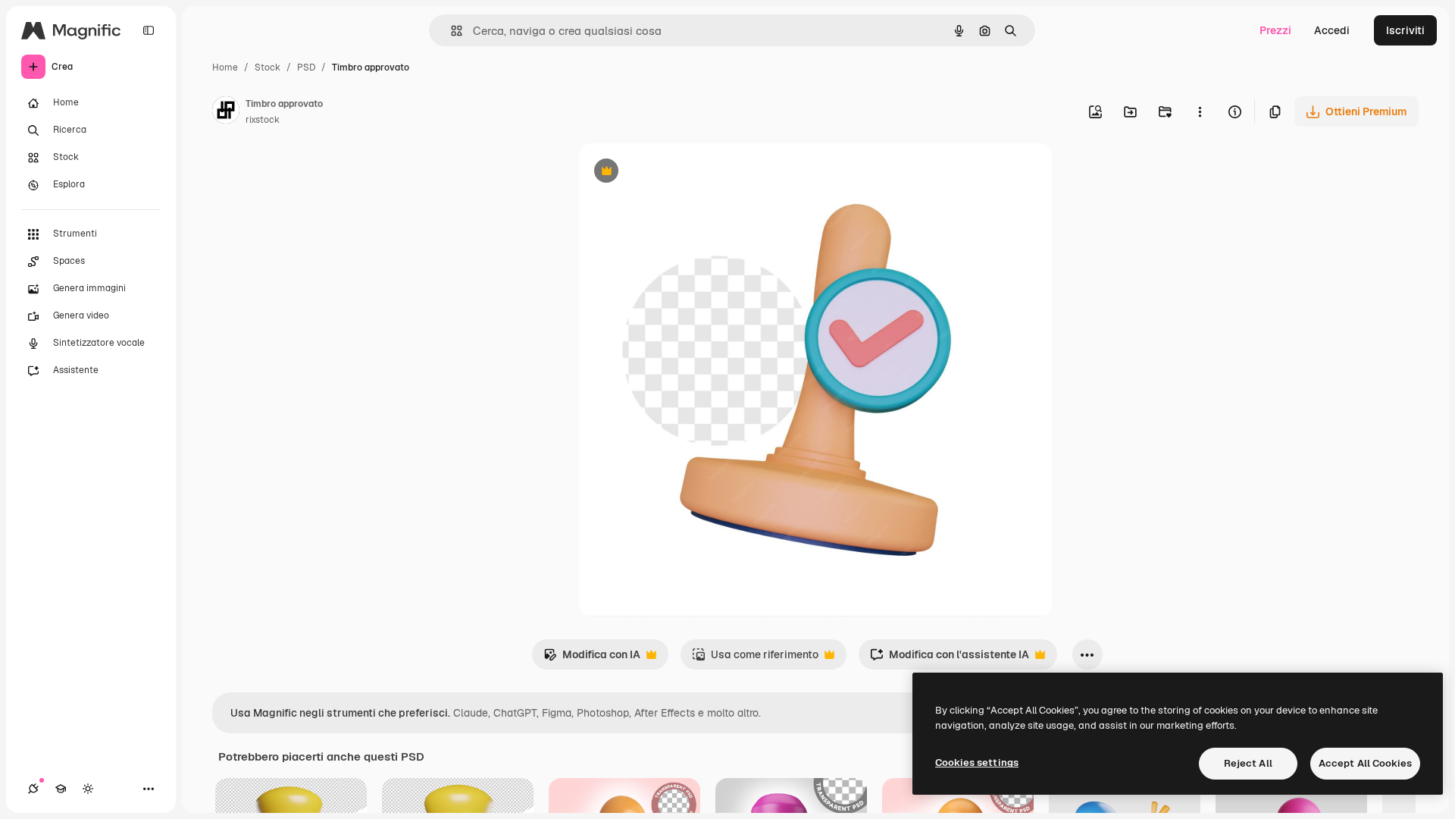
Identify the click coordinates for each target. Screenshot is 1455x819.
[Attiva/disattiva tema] (88, 789)
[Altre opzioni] (1199, 111)
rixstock (263, 120)
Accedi (1332, 30)
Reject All (1248, 763)
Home (225, 67)
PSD (306, 67)
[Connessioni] (33, 789)
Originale (679, 172)
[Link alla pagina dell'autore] (225, 112)
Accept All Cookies (1365, 763)
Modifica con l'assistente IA (949, 659)
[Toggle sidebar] (148, 30)
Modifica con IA (591, 659)
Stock (267, 67)
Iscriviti (1405, 30)
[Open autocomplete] (450, 30)
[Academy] (60, 789)
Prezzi (1275, 30)
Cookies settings (976, 762)
